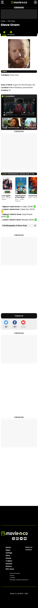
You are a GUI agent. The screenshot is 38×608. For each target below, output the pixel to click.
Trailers (9, 561)
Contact (28, 550)
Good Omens (27, 214)
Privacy (12, 575)
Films (8, 555)
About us (28, 547)
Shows (8, 558)
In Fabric (24, 207)
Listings (9, 553)
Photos (9, 566)
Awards (9, 563)
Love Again (6, 196)
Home (3, 21)
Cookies (12, 578)
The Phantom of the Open (20, 197)
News (8, 550)
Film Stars (11, 21)
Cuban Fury (24, 209)
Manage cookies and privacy (19, 580)
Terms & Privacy (15, 573)
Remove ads (19, 7)
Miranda (25, 220)
